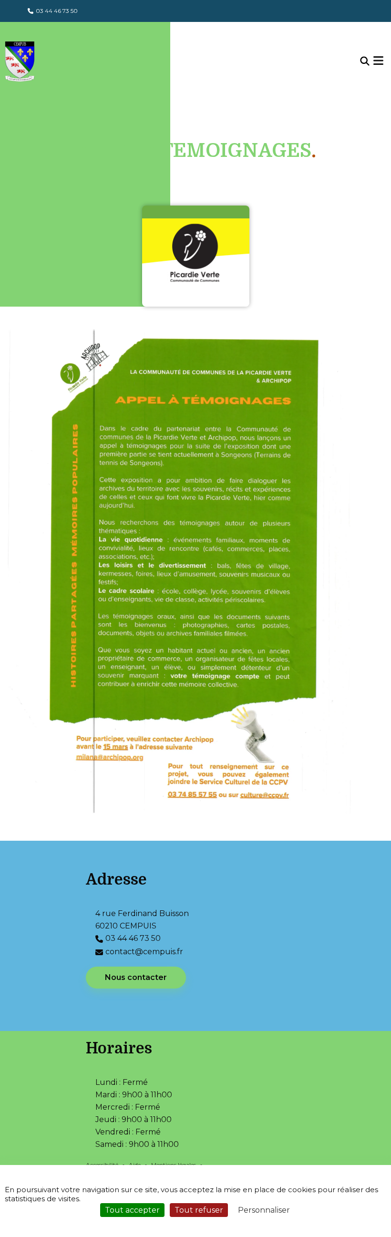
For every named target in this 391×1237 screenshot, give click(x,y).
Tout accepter (132, 1210)
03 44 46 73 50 (57, 10)
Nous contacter (136, 977)
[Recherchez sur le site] (364, 61)
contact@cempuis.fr (144, 951)
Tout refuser (199, 1210)
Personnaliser (264, 1210)
